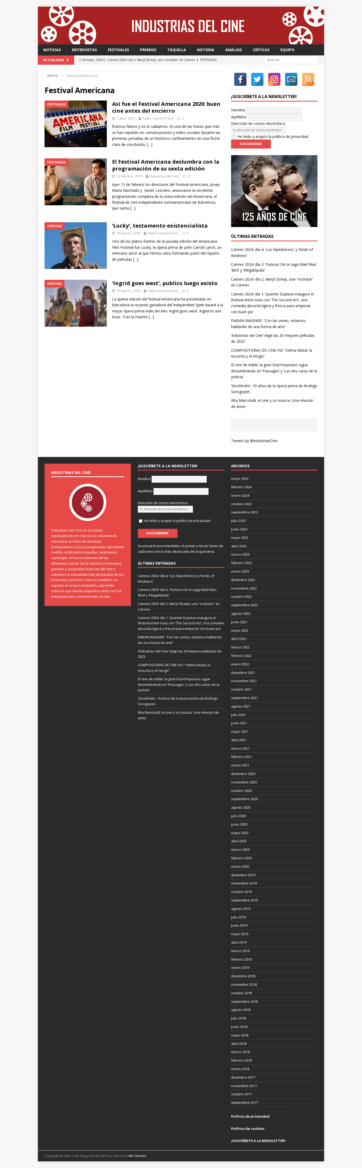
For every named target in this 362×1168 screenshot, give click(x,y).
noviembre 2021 (244, 680)
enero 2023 (240, 571)
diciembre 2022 (243, 579)
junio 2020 (239, 824)
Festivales (118, 49)
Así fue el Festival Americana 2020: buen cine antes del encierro (166, 107)
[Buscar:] (290, 59)
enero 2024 (240, 495)
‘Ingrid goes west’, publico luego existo (165, 283)
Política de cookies (247, 1128)
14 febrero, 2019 (129, 176)
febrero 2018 (241, 1060)
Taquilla (176, 49)
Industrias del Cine (164, 176)
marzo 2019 (240, 950)
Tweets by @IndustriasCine (254, 440)
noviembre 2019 (244, 883)
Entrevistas (84, 49)
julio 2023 (238, 520)
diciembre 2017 (243, 1077)
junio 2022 (239, 622)
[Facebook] (240, 79)
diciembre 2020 (243, 773)
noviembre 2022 (244, 588)
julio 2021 (238, 714)
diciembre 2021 (243, 672)
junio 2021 (239, 723)
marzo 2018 (240, 1051)
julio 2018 (238, 1018)
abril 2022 (238, 638)
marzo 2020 (240, 849)
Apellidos (238, 116)
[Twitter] (257, 79)
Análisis (233, 49)
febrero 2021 (241, 756)
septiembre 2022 (244, 605)
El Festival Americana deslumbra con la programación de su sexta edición (165, 165)
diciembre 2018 (243, 976)
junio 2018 (239, 1026)
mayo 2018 (239, 1035)
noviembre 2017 (244, 1085)
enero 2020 (240, 866)
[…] (149, 144)
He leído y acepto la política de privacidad (272, 136)
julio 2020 (238, 815)
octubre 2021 (241, 689)
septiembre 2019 (244, 900)
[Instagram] (274, 79)
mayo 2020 (239, 832)
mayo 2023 (239, 537)
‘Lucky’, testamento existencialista (160, 225)
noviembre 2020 (244, 782)
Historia (205, 49)
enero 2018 (240, 1068)
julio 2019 (238, 917)
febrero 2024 (241, 487)
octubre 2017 (241, 1094)
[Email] (291, 79)
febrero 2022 (241, 655)
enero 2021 (240, 765)
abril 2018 (238, 1043)
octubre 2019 (241, 891)
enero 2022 (240, 664)
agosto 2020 (240, 807)
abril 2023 (238, 546)
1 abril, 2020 (125, 118)
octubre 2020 (241, 790)
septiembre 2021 (244, 697)
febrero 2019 (241, 959)
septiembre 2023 (244, 512)
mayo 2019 (239, 933)
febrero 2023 (241, 562)
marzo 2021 (240, 748)
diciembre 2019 (243, 875)
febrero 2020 (241, 858)
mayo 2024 (239, 478)
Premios (148, 49)
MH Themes (137, 1156)
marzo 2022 (240, 647)
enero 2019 (240, 967)
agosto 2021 (240, 706)
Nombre (238, 109)
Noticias (52, 49)
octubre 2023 (241, 504)
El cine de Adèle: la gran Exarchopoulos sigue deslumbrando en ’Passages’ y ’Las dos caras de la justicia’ (274, 370)
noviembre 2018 (244, 984)
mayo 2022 (239, 630)
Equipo (287, 49)
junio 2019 (239, 925)
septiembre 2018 (244, 1001)
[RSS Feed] (308, 79)
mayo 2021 (239, 731)
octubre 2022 (241, 596)
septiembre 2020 (244, 798)
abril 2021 (238, 740)
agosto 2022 (240, 613)
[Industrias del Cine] (181, 41)
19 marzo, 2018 (128, 233)
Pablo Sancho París (158, 118)
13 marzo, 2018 (128, 290)
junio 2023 (239, 529)
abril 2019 (238, 942)
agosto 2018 (240, 1009)
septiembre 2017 (244, 1102)
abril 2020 (238, 841)
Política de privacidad (250, 1116)
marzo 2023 (240, 554)
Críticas (261, 49)
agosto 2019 (240, 908)
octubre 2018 (241, 993)
